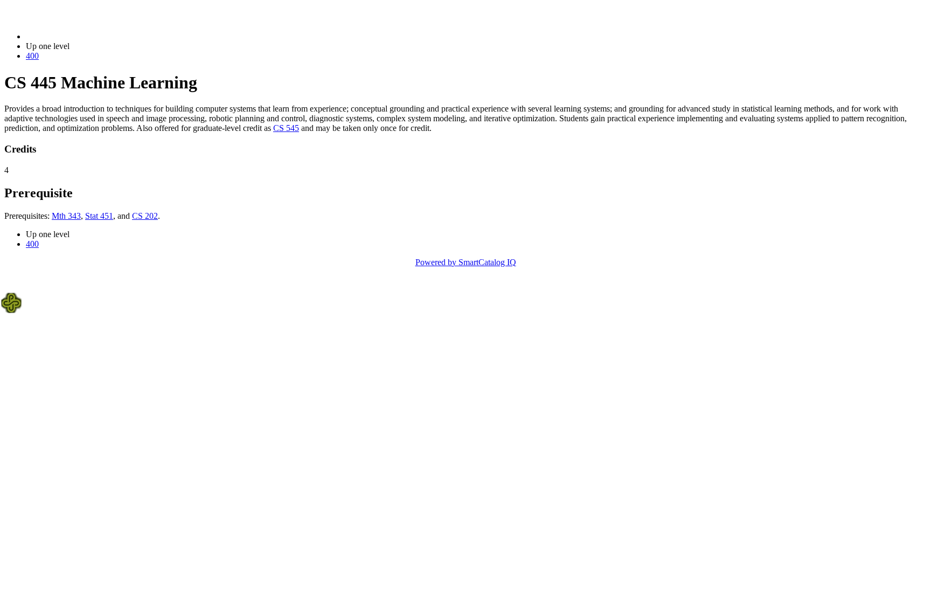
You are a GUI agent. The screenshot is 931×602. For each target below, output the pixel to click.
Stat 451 (99, 215)
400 (32, 55)
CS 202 (145, 215)
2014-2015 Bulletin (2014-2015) (81, 36)
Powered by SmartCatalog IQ (465, 262)
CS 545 (286, 128)
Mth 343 (66, 215)
